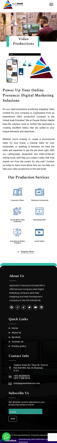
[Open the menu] (51, 4)
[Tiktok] (23, 307)
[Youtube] (35, 307)
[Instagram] (17, 307)
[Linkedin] (41, 307)
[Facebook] (11, 307)
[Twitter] (29, 307)
